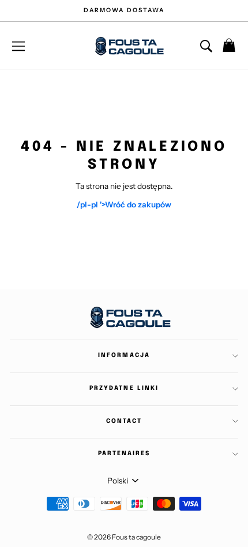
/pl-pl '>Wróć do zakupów (124, 204)
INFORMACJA (123, 355)
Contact (124, 421)
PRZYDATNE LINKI (124, 388)
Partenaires (124, 453)
